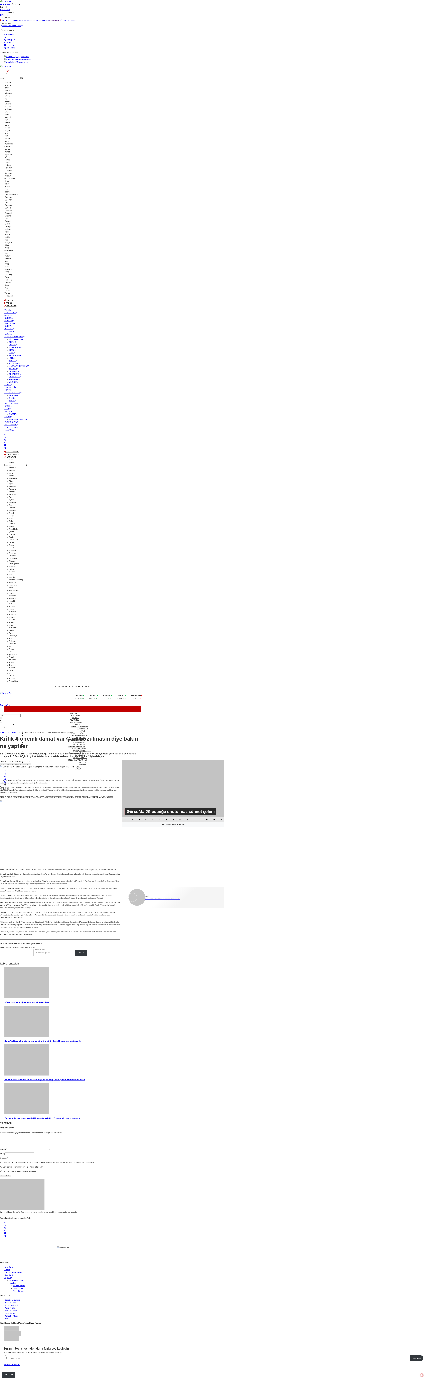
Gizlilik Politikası (11, 1316)
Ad (2, 1153)
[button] (73, 707)
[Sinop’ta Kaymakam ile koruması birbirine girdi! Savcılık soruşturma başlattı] (62, 1022)
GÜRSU (12, 345)
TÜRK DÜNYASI (11, 422)
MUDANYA (13, 363)
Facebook (10, 34)
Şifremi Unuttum (16, 1280)
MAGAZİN (8, 430)
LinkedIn (10, 45)
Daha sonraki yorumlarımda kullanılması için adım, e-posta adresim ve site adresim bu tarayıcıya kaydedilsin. (48, 1162)
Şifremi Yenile (19, 1286)
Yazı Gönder (18, 1291)
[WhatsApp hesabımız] (89, 686)
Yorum (3, 1149)
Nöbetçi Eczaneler (10, 20)
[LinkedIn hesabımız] (5, 445)
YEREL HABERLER (12, 393)
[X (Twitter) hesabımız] (5, 37)
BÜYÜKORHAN (15, 339)
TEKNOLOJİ (9, 387)
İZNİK (11, 353)
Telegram (10, 48)
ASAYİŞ (7, 385)
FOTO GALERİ (10, 427)
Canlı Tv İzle (9, 1308)
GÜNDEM (8, 321)
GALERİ (13, 452)
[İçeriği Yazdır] (5, 784)
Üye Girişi (6, 10)
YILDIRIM (13, 382)
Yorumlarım (18, 1288)
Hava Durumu (26, 20)
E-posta (4, 1158)
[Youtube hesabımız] (5, 442)
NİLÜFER (13, 369)
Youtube (10, 42)
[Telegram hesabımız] (5, 448)
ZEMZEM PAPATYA (17, 419)
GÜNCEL (8, 318)
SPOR (6, 409)
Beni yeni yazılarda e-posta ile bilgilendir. (20, 1171)
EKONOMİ (8, 331)
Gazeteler (55, 20)
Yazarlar (8, 310)
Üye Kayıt (8, 1275)
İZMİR (11, 398)
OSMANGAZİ (14, 377)
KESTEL (12, 361)
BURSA (7, 334)
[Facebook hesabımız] (5, 434)
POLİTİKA (8, 329)
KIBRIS (12, 401)
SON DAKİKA (10, 313)
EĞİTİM (7, 390)
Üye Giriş (8, 1278)
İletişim (7, 1318)
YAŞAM (7, 417)
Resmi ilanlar (9, 1313)
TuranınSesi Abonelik (13, 1272)
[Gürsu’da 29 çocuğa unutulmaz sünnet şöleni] (62, 983)
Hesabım (12, 1283)
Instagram (10, 40)
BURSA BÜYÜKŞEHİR (13, 337)
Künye (7, 1270)
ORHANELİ (13, 371)
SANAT (7, 411)
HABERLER (9, 323)
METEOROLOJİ (10, 403)
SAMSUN (13, 395)
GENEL (7, 315)
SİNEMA (12, 414)
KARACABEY (14, 355)
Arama (17, 4)
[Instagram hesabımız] (5, 440)
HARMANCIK (14, 347)
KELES (12, 358)
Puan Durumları (11, 1310)
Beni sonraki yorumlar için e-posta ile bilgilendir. (23, 1167)
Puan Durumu (68, 20)
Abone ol (81, 953)
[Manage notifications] (422, 1375)
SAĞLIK (7, 406)
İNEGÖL (12, 350)
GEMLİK (12, 342)
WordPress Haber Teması (30, 1323)
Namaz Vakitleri (42, 20)
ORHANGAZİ (14, 374)
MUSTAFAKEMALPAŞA (19, 366)
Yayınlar (5, 15)
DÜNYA (7, 326)
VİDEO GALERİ (10, 425)
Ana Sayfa (6, 4)
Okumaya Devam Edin (12, 1365)
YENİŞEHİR (13, 379)
